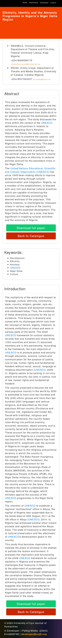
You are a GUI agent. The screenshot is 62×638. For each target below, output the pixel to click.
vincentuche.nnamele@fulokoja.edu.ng (25, 64)
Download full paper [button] (31, 228)
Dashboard (33, 3)
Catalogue (44, 3)
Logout (53, 3)
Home (25, 3)
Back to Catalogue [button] (31, 236)
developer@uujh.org (34, 634)
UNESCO (46, 122)
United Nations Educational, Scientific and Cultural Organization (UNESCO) (30, 170)
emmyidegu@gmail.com (42, 79)
